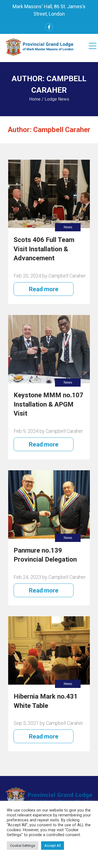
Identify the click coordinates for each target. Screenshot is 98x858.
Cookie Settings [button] (22, 846)
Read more (44, 289)
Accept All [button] (52, 846)
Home (35, 99)
